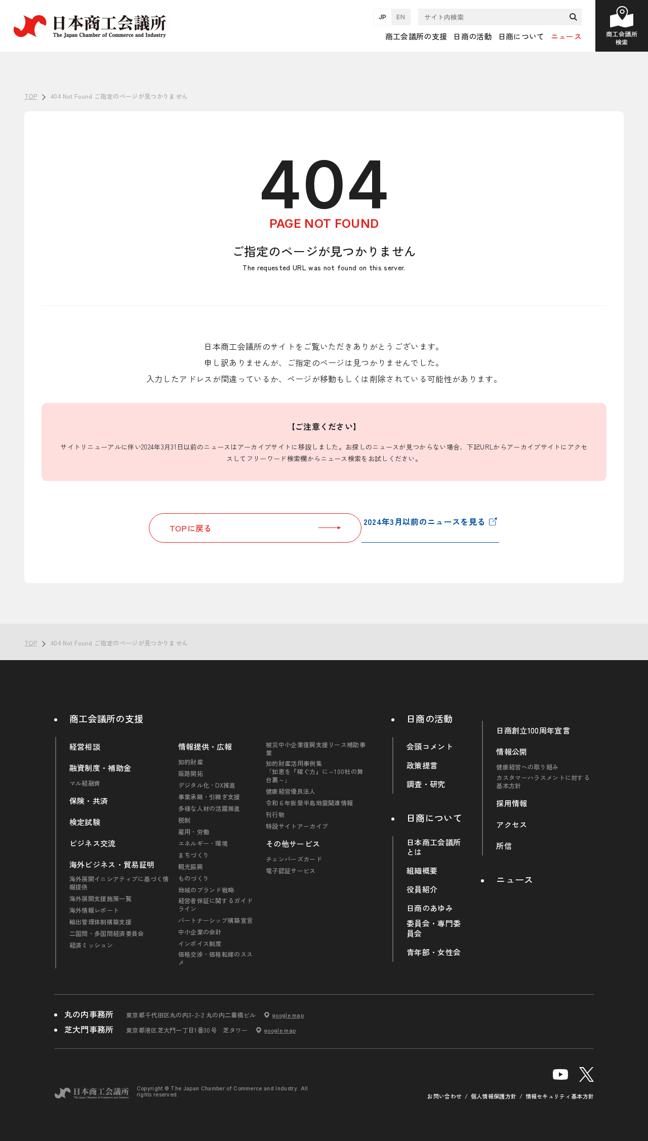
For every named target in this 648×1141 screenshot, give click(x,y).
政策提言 (422, 765)
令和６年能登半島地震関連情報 (309, 803)
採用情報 (511, 803)
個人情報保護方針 (494, 1096)
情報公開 (511, 752)
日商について (434, 817)
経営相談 (84, 747)
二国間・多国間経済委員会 (106, 933)
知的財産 (190, 762)
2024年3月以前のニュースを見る (424, 521)
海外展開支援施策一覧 (100, 898)
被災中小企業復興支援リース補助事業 (316, 749)
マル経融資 (85, 783)
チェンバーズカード (294, 859)
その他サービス (293, 844)
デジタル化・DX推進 (207, 785)
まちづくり (194, 855)
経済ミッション (91, 945)
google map (288, 1015)
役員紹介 (422, 889)
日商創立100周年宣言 (533, 730)
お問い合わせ (444, 1096)
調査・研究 (426, 784)
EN (400, 17)
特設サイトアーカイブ (297, 826)
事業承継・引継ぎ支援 (209, 797)
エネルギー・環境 (203, 843)
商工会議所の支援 (106, 718)
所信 (504, 846)
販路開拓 (190, 773)
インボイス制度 (200, 944)
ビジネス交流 (92, 843)
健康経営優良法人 (291, 791)
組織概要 (422, 871)
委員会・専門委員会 (434, 928)
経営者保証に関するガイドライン (215, 904)
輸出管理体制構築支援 (100, 922)
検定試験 (84, 822)
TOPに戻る (191, 528)
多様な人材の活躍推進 (209, 808)
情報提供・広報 (205, 747)
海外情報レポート (94, 910)
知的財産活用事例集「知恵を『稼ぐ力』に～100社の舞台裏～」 (314, 771)
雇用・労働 (194, 832)
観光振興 (190, 867)
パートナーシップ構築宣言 (215, 920)
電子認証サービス (291, 871)
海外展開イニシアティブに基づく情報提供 (119, 883)
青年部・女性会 (434, 952)
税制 (184, 820)
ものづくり (194, 878)
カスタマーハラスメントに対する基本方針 (543, 781)
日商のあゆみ (430, 908)
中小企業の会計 (200, 932)
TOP (623, 609)
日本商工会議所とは (434, 847)
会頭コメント (430, 747)
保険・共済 (88, 801)
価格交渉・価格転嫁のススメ (215, 958)
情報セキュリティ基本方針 (559, 1096)
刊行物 (275, 814)
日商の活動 (430, 718)
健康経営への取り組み (527, 767)
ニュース (566, 36)
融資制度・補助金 (100, 768)
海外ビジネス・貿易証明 (112, 865)
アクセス (511, 825)
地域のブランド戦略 (206, 890)
